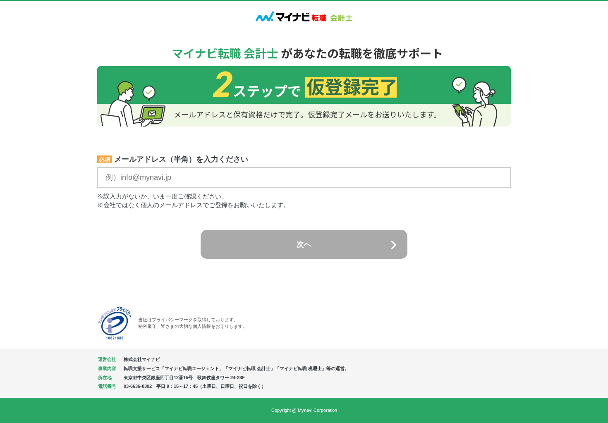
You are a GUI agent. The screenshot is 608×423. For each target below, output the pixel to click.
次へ (304, 244)
